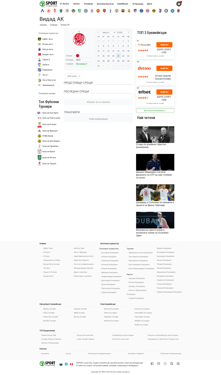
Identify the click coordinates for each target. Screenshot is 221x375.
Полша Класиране (164, 284)
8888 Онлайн (79, 313)
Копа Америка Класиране (139, 264)
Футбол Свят (79, 248)
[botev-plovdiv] (73, 11)
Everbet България (142, 309)
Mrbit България (110, 313)
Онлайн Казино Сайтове (51, 339)
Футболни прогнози (120, 339)
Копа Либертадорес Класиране (141, 268)
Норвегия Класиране (165, 280)
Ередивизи (47, 70)
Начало (43, 24)
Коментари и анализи (83, 276)
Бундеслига (48, 276)
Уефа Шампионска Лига (83, 256)
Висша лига (47, 49)
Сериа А (46, 59)
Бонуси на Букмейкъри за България (163, 335)
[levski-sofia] (42, 11)
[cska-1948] (55, 11)
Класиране (88, 3)
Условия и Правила (136, 353)
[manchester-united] (98, 11)
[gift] (178, 3)
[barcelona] (123, 11)
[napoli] (172, 11)
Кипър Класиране (164, 260)
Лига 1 (45, 75)
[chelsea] (86, 11)
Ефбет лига (47, 39)
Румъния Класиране (165, 288)
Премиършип (48, 85)
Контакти (45, 353)
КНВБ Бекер (47, 136)
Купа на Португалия (51, 118)
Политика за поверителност (99, 353)
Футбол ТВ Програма (50, 343)
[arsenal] (104, 11)
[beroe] (79, 11)
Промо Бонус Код (48, 335)
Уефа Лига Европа (81, 260)
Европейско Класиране (138, 260)
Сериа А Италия (50, 272)
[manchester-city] (117, 11)
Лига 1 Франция (80, 252)
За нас (68, 353)
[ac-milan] (178, 11)
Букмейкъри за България (122, 335)
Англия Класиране (108, 257)
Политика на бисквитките (171, 353)
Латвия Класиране (164, 264)
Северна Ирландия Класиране (169, 292)
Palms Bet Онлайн (50, 317)
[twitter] (171, 364)
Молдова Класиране (165, 276)
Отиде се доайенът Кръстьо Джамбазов (151, 145)
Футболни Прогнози (105, 3)
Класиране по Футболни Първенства (163, 339)
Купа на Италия (49, 124)
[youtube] (158, 364)
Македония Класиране (166, 272)
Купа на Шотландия (51, 141)
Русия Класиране (108, 284)
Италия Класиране (109, 268)
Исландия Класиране (165, 252)
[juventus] (160, 11)
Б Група (46, 252)
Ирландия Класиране (165, 256)
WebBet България (142, 321)
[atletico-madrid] (135, 11)
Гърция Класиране (136, 298)
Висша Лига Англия (51, 264)
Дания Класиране (164, 248)
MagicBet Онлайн (111, 317)
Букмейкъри (122, 3)
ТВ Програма (137, 3)
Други (149, 3)
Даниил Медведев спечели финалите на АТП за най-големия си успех (154, 175)
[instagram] (165, 364)
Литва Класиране (164, 268)
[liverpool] (92, 11)
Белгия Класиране (136, 282)
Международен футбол (83, 268)
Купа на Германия (50, 146)
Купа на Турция (49, 163)
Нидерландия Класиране (111, 276)
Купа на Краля (48, 151)
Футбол (76, 3)
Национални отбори (51, 260)
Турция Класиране (108, 292)
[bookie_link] (155, 72)
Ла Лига (46, 268)
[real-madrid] (129, 11)
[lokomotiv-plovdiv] (67, 11)
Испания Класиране (109, 264)
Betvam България (111, 309)
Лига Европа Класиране (138, 257)
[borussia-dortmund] (154, 11)
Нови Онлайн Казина (85, 339)
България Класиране (110, 253)
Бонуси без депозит (85, 335)
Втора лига (47, 44)
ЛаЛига (45, 65)
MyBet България (141, 325)
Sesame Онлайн (80, 309)
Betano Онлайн (49, 309)
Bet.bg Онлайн (80, 317)
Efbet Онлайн (49, 313)
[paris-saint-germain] (141, 11)
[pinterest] (178, 364)
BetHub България (111, 321)
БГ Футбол (64, 3)
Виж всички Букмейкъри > (155, 111)
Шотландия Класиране (110, 280)
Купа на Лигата (49, 157)
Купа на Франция (50, 131)
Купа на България (50, 113)
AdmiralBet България (143, 313)
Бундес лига (47, 54)
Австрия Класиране (137, 278)
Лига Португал (49, 80)
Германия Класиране (110, 260)
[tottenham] (110, 11)
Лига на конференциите (84, 264)
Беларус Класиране (137, 286)
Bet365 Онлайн (49, 321)
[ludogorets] (61, 11)
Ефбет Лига (48, 248)
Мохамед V (81, 63)
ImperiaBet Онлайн (142, 317)
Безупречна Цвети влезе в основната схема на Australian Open (152, 233)
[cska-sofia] (49, 11)
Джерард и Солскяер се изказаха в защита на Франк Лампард (155, 203)
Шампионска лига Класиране (141, 253)
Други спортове (80, 272)
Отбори (53, 24)
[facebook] (152, 364)
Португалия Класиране (110, 288)
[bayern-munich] (148, 11)
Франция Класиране (109, 272)
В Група (46, 256)
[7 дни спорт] (49, 3)
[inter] (166, 11)
